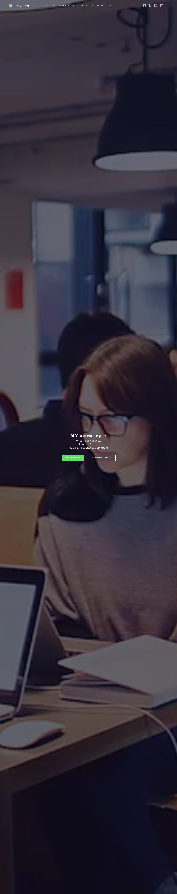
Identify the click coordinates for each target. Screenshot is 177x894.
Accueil (50, 5)
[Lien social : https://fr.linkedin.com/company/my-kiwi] (163, 6)
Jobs (110, 5)
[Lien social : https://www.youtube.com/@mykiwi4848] (157, 6)
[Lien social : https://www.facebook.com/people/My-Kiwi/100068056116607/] (145, 6)
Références (97, 5)
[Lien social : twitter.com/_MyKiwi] (151, 6)
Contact (121, 5)
